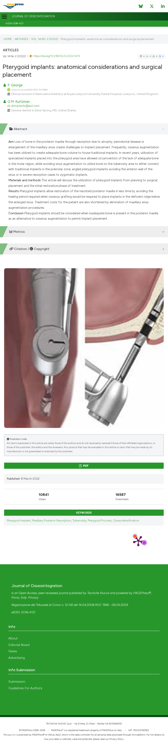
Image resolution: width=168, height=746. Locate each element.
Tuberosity (79, 520)
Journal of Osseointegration (33, 16)
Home (8, 39)
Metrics (18, 232)
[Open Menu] (4, 16)
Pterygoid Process (100, 520)
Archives (21, 39)
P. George (15, 85)
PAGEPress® (142, 593)
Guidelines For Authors (25, 688)
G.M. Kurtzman (18, 101)
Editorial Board (19, 645)
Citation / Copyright (31, 249)
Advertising (16, 658)
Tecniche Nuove (98, 593)
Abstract (20, 129)
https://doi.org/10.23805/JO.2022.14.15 (57, 56)
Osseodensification (126, 520)
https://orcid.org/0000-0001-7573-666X (29, 89)
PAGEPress (56, 730)
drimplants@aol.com (25, 106)
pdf (85, 465)
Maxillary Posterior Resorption (51, 520)
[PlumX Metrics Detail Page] (138, 540)
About (13, 638)
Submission (16, 681)
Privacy (33, 597)
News (12, 651)
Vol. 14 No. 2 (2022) (44, 39)
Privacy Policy (116, 739)
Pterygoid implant (19, 520)
